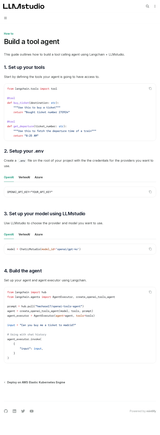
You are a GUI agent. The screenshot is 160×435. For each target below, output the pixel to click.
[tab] (9, 177)
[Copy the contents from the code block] (150, 88)
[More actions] (155, 6)
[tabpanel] (80, 195)
